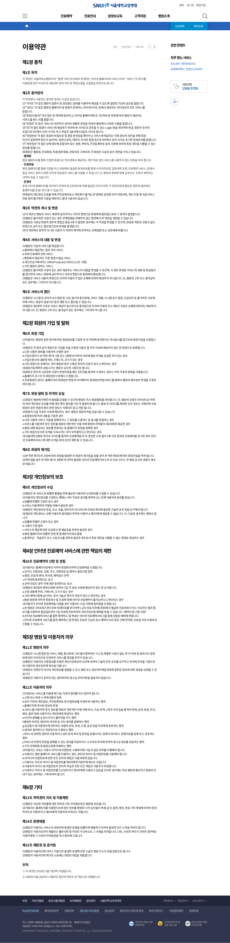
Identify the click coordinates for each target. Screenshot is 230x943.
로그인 (190, 5)
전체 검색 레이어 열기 (205, 16)
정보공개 (109, 911)
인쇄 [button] (115, 46)
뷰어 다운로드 (156, 911)
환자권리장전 (51, 911)
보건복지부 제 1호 (169, 923)
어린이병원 (38, 901)
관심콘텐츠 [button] (126, 46)
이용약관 (69, 911)
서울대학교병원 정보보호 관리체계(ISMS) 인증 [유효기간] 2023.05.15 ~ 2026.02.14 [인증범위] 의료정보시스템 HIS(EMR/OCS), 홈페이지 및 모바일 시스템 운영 (196, 923)
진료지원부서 (198, 900)
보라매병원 (75, 901)
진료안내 (90, 15)
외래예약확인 (178, 69)
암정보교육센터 (194, 69)
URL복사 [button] (140, 46)
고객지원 (140, 15)
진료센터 (175, 64)
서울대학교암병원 (115, 5)
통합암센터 (183, 900)
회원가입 (201, 5)
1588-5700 (37, 926)
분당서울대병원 (56, 901)
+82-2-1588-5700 (63, 926)
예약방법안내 (188, 64)
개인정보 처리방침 (89, 911)
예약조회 (198, 26)
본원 (24, 901)
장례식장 (194, 911)
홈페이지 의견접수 (82, 922)
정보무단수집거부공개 (131, 911)
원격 (181, 5)
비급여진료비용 (30, 911)
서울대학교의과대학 (110, 901)
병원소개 (164, 15)
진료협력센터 (176, 911)
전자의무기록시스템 (140, 923)
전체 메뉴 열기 (24, 16)
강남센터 (90, 901)
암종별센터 (168, 900)
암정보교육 (115, 15)
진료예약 (66, 15)
